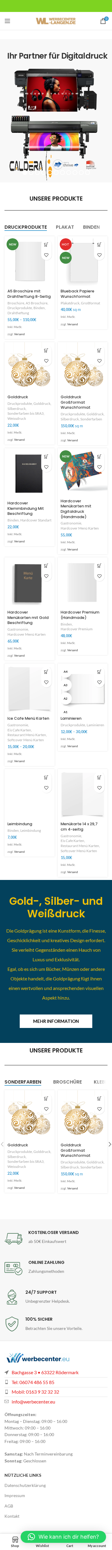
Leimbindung (19, 823)
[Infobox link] (56, 1239)
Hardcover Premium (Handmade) (80, 615)
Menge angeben (99, 244)
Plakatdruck (70, 303)
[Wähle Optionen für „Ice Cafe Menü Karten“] (46, 671)
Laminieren (71, 718)
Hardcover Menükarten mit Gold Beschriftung (28, 617)
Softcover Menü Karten (25, 740)
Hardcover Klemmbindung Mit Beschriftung (25, 508)
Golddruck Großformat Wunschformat (75, 402)
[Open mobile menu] (7, 21)
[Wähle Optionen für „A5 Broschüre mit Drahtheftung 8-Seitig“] (46, 244)
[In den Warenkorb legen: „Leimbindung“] (46, 777)
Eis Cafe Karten (19, 730)
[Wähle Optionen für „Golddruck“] (46, 350)
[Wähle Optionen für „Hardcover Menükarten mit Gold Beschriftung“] (46, 565)
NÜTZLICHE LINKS (22, 1475)
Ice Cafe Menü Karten (28, 718)
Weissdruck (16, 418)
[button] (63, 1537)
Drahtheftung (18, 313)
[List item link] (56, 1392)
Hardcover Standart (35, 520)
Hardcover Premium (77, 629)
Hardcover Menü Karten (80, 528)
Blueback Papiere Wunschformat (77, 294)
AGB (8, 1505)
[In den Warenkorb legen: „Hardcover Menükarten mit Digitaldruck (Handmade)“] (99, 456)
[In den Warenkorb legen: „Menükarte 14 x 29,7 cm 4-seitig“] (99, 777)
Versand (19, 334)
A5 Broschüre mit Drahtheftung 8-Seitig (29, 294)
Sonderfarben (91, 419)
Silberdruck (16, 408)
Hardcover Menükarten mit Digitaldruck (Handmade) (76, 508)
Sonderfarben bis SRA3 (25, 413)
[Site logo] (56, 20)
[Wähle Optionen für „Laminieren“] (99, 671)
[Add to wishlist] (46, 255)
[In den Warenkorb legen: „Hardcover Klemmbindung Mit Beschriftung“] (46, 456)
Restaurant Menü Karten (26, 735)
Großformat (90, 303)
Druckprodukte (19, 308)
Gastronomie (71, 523)
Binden (39, 308)
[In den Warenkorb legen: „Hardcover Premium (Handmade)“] (99, 565)
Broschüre (15, 303)
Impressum (14, 1495)
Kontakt (11, 1516)
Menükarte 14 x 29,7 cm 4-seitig (79, 826)
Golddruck (17, 396)
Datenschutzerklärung (25, 1485)
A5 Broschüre (36, 303)
